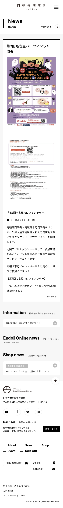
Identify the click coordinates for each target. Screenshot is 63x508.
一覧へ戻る (46, 26)
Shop (45, 445)
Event (11, 450)
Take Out (31, 450)
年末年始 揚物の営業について (28, 369)
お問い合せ (38, 469)
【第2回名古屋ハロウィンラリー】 (27, 278)
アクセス (37, 462)
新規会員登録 (51, 429)
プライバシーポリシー (14, 495)
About (12, 445)
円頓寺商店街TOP (14, 462)
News (28, 445)
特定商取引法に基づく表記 (16, 485)
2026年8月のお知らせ (23, 323)
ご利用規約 (8, 490)
